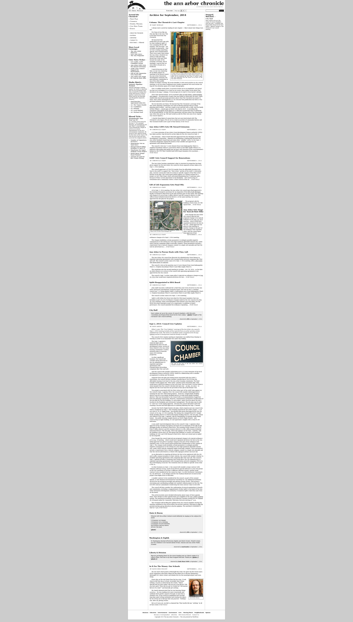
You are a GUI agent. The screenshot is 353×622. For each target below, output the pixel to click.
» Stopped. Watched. (136, 24)
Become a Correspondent (162, 614)
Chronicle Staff (159, 129)
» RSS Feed (133, 42)
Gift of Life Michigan (194, 192)
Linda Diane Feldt (183, 561)
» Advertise (132, 37)
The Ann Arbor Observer (136, 51)
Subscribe (169, 10)
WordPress (195, 617)
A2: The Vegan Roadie (138, 105)
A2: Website (135, 108)
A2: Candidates (136, 106)
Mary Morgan (157, 25)
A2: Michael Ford (137, 112)
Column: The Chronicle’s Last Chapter (166, 22)
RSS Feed (181, 614)
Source (131, 99)
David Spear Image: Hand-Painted (138, 154)
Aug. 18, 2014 (198, 219)
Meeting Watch (188, 612)
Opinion (207, 612)
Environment (173, 612)
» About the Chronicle (136, 33)
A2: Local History (137, 110)
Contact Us (195, 614)
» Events (132, 28)
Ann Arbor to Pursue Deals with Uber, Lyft (168, 252)
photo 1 (195, 557)
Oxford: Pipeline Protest (135, 85)
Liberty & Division (157, 553)
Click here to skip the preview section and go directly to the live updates (176, 505)
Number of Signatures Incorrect (139, 140)
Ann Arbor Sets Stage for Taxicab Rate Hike (193, 211)
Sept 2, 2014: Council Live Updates (165, 324)
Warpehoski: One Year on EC (136, 119)
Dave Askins (157, 326)
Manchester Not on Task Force (137, 144)
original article (142, 138)
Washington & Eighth (159, 538)
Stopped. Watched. (210, 15)
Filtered (188, 614)
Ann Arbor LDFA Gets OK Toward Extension (169, 127)
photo (190, 315)
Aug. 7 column (163, 92)
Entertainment (162, 612)
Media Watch (135, 82)
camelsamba (185, 546)
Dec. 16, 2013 (192, 386)
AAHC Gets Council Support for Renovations (169, 158)
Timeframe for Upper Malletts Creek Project (139, 150)
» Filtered (141, 42)
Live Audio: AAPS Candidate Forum (137, 62)
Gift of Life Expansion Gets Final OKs (166, 185)
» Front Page (133, 19)
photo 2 (154, 559)
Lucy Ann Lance (136, 54)
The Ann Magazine (137, 55)
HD (188, 319)
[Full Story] (185, 121)
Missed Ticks (135, 116)
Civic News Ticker (137, 60)
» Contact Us (133, 40)
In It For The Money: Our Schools (164, 566)
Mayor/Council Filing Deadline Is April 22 (138, 147)
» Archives (132, 35)
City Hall (153, 310)
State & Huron (156, 513)
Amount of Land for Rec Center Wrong (138, 157)
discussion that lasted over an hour (167, 149)
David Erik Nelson (159, 569)
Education (153, 612)
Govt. (180, 612)
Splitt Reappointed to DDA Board (164, 282)
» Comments (133, 21)
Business (145, 612)
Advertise (174, 614)
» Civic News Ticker (135, 26)
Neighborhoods (199, 612)
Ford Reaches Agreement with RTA (138, 102)
